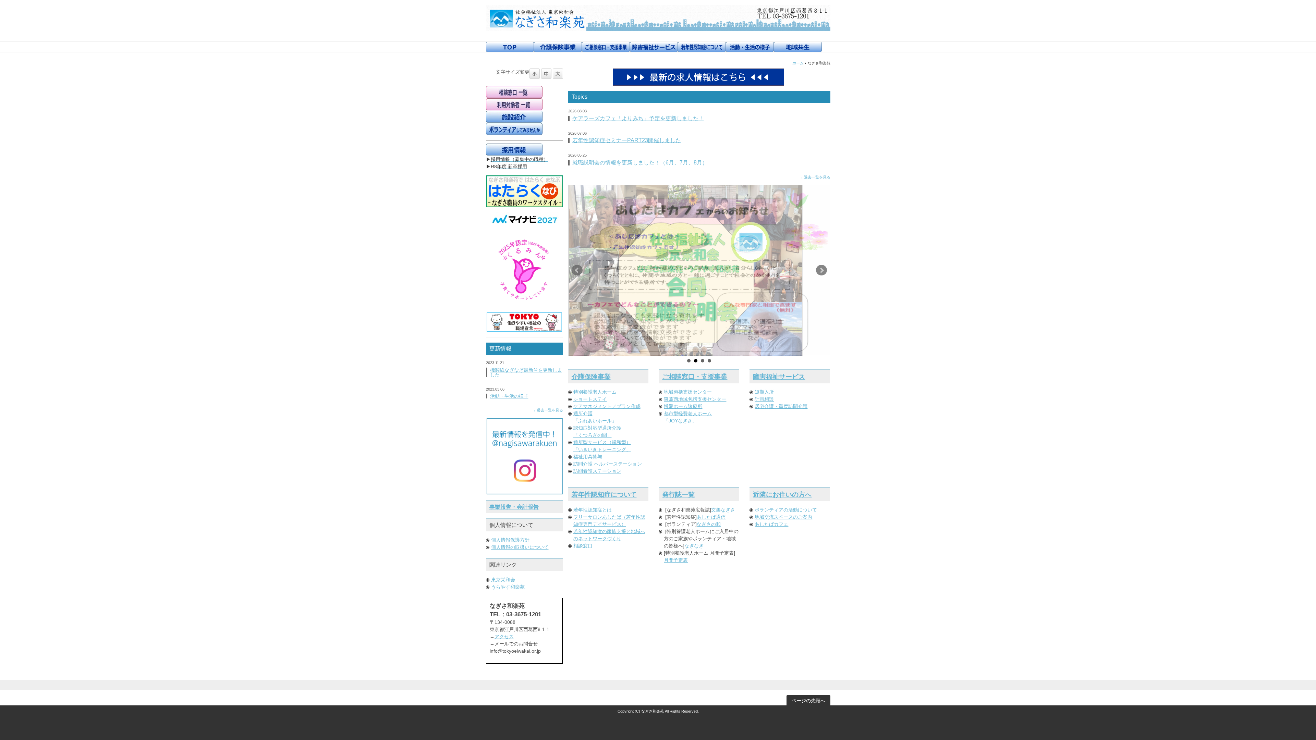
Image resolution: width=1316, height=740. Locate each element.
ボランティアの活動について (786, 510)
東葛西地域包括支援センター (695, 399)
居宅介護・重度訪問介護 (781, 406)
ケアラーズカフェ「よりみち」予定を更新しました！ (638, 118)
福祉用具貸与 (587, 456)
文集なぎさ (723, 510)
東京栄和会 (503, 579)
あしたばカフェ (771, 524)
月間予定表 (676, 560)
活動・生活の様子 (509, 396)
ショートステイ (590, 399)
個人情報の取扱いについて (520, 547)
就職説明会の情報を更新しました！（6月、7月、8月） (640, 162)
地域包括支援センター (688, 392)
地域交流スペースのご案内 (783, 517)
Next (821, 270)
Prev (577, 270)
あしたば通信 (711, 517)
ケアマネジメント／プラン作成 (607, 406)
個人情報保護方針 (510, 540)
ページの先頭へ (808, 700)
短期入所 (764, 392)
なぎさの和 (709, 524)
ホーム (798, 63)
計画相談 (764, 399)
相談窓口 (583, 545)
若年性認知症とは (592, 510)
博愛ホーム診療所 (683, 406)
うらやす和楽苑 (508, 587)
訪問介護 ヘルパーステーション (607, 464)
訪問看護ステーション (597, 471)
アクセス (504, 636)
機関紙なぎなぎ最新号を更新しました (526, 372)
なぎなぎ (694, 545)
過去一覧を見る (817, 177)
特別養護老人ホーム (595, 392)
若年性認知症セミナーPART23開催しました (626, 140)
